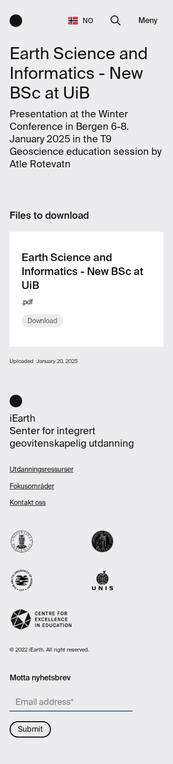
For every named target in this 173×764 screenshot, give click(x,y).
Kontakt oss (28, 502)
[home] (16, 20)
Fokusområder (32, 486)
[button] (81, 20)
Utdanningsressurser (42, 469)
